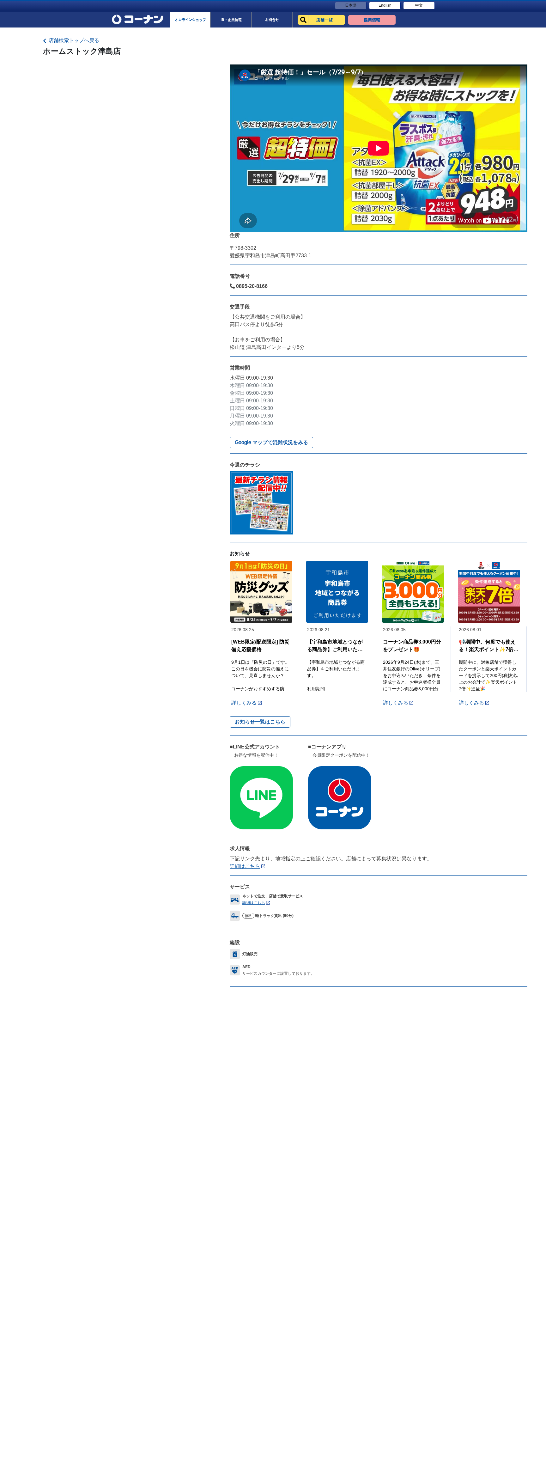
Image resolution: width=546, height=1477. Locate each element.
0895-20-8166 (251, 286)
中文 (419, 5)
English (385, 5)
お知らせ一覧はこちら (260, 721)
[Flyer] (261, 502)
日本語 (350, 5)
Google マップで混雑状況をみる (271, 442)
